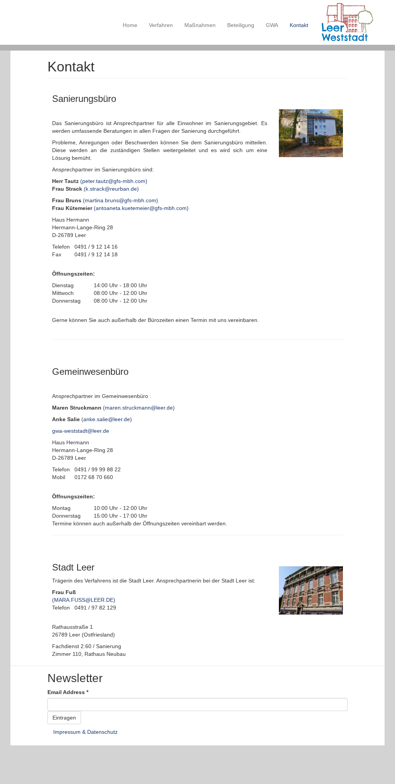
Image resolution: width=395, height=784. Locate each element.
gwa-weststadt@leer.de (80, 431)
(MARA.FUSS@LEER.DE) (83, 600)
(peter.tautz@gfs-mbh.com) (113, 181)
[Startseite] (350, 22)
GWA (272, 25)
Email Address (67, 692)
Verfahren (161, 25)
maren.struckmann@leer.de (139, 408)
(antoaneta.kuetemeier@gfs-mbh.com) (141, 208)
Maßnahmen (200, 25)
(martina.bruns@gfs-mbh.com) (120, 200)
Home (130, 25)
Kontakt (299, 25)
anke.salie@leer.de (106, 419)
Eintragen (64, 718)
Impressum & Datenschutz (85, 732)
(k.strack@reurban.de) (111, 189)
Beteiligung (240, 25)
